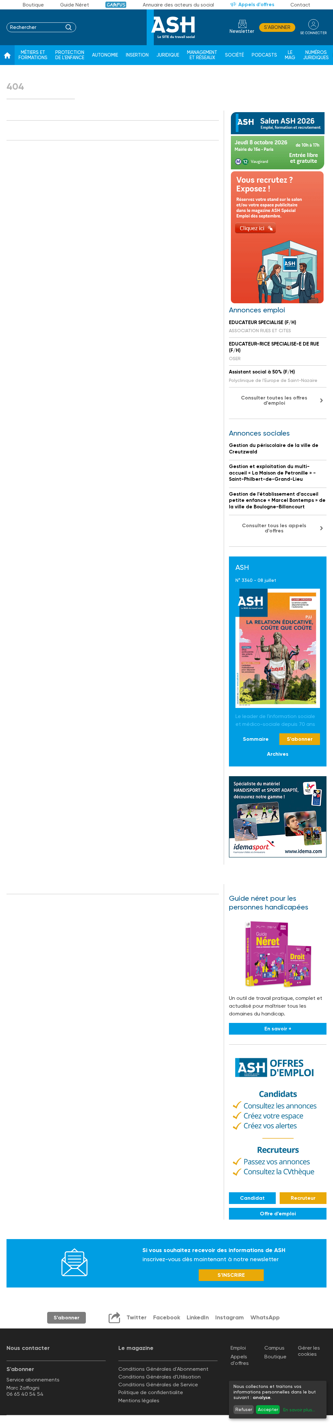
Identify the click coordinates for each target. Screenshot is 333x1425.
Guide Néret (74, 5)
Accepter (268, 1409)
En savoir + (277, 1029)
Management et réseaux (202, 55)
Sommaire (256, 739)
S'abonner (277, 27)
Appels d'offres (256, 4)
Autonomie (105, 55)
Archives (277, 754)
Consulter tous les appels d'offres (274, 528)
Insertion (137, 55)
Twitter (137, 1317)
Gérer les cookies (309, 1351)
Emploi (238, 1348)
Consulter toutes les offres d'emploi (274, 400)
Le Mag (290, 55)
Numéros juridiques (316, 55)
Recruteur (303, 1198)
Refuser (243, 1409)
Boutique (33, 5)
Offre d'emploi (278, 1213)
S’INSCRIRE (231, 1275)
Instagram (229, 1317)
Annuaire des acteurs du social (178, 5)
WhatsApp (265, 1317)
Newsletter (242, 31)
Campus (116, 4)
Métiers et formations (33, 55)
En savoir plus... (299, 1409)
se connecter (313, 33)
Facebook (166, 1317)
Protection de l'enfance (69, 55)
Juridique (167, 55)
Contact (300, 5)
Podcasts (264, 55)
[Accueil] (7, 55)
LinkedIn (198, 1317)
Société (234, 55)
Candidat (252, 1198)
